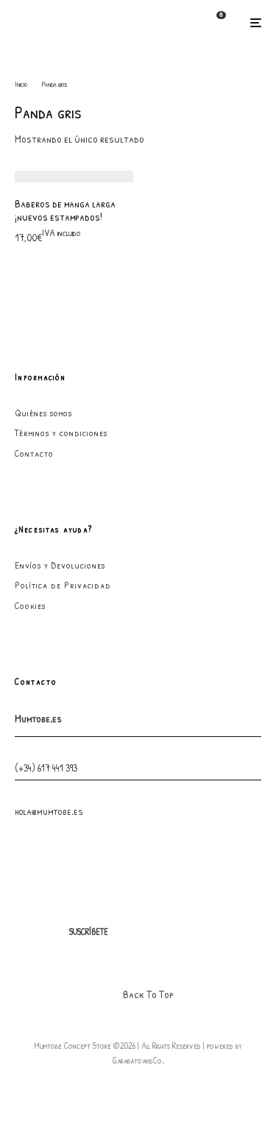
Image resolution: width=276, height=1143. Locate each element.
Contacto (34, 453)
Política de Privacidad (63, 584)
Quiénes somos (43, 412)
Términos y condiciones (61, 432)
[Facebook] (133, 931)
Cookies (30, 605)
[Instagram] (162, 931)
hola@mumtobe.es (49, 811)
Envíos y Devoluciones (60, 565)
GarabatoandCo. (138, 1060)
